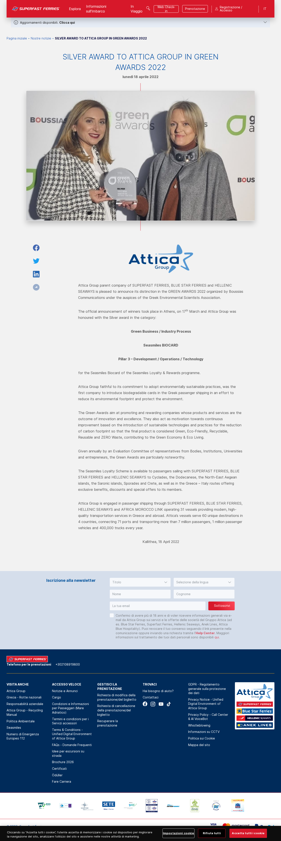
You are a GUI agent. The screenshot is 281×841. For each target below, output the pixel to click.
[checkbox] (112, 615)
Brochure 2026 (63, 762)
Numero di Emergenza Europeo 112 (23, 736)
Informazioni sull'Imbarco (96, 8)
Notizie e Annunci (65, 691)
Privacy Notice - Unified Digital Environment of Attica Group (205, 704)
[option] (44, 805)
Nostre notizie (41, 38)
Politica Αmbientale (21, 721)
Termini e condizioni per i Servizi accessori (70, 721)
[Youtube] (161, 704)
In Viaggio (136, 8)
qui (216, 637)
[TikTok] (168, 704)
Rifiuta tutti (212, 833)
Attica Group (16, 691)
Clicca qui (67, 22)
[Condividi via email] (36, 287)
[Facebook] (145, 704)
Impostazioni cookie (178, 833)
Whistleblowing (199, 725)
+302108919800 (68, 664)
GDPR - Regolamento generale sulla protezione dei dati (207, 688)
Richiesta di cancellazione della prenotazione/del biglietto (116, 710)
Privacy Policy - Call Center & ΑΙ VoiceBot (208, 717)
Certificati (59, 768)
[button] (140, 582)
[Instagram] (153, 704)
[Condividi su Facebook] (36, 248)
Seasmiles (14, 727)
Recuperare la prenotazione (107, 723)
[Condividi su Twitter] (36, 261)
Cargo (56, 697)
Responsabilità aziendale (25, 704)
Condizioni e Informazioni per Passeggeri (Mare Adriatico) (70, 708)
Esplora (75, 9)
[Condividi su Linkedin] (36, 274)
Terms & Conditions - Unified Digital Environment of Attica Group (72, 734)
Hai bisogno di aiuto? (158, 691)
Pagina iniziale (17, 38)
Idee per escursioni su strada (68, 753)
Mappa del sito (199, 745)
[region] (140, 833)
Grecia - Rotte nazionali (24, 697)
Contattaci (151, 697)
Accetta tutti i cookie (248, 833)
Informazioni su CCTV (204, 732)
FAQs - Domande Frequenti (72, 745)
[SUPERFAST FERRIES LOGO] (36, 9)
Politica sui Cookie (201, 738)
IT (265, 9)
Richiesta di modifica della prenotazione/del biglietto (116, 697)
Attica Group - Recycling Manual (25, 712)
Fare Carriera (61, 781)
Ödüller (57, 775)
